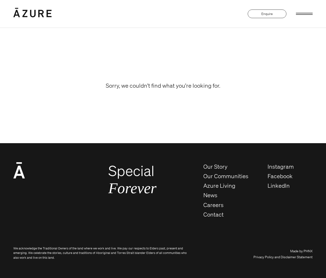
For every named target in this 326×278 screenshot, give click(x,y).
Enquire (267, 13)
